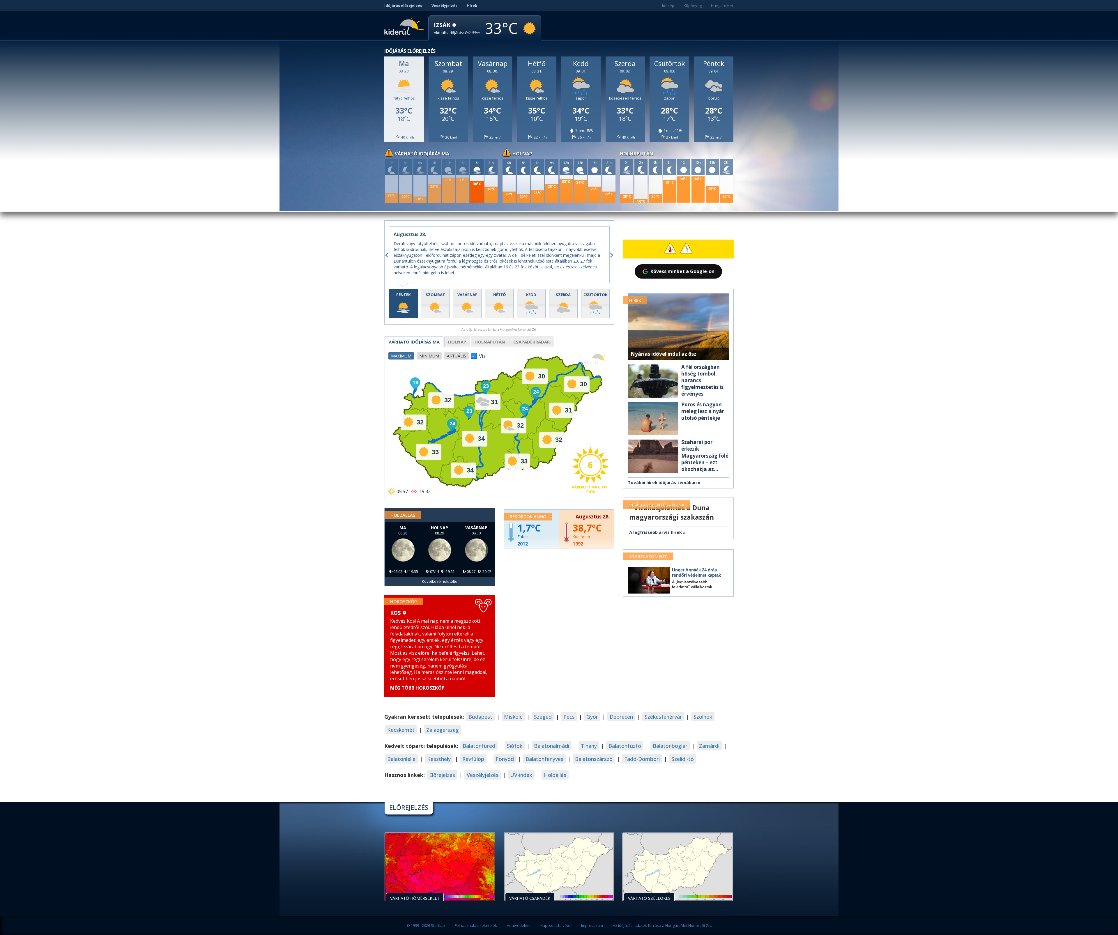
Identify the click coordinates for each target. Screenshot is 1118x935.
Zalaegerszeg (442, 729)
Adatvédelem (518, 925)
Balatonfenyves (544, 758)
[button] (457, 28)
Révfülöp (473, 758)
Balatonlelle (401, 758)
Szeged (543, 716)
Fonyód (505, 758)
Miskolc (513, 716)
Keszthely (439, 758)
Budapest (480, 716)
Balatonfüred (479, 745)
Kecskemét (401, 729)
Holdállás (555, 774)
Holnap (457, 342)
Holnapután (490, 342)
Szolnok (703, 716)
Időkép (668, 5)
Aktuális (456, 356)
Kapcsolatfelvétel (555, 925)
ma (414, 342)
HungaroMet (722, 5)
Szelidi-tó (682, 758)
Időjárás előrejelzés (403, 5)
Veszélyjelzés (444, 5)
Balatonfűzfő (624, 745)
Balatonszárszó (594, 758)
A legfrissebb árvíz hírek (655, 532)
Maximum (401, 356)
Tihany (589, 745)
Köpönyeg (693, 5)
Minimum (429, 356)
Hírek (472, 5)
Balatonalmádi (551, 745)
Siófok (514, 745)
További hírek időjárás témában (662, 482)
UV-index (521, 774)
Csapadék (531, 342)
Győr (592, 716)
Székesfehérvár (663, 716)
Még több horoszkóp (417, 688)
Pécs (569, 716)
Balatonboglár (670, 745)
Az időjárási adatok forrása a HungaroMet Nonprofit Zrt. (662, 925)
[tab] (403, 303)
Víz (482, 354)
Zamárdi (709, 745)
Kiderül (405, 25)
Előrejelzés (442, 774)
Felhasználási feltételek (476, 925)
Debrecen (621, 716)
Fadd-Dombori (642, 758)
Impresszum (592, 925)
